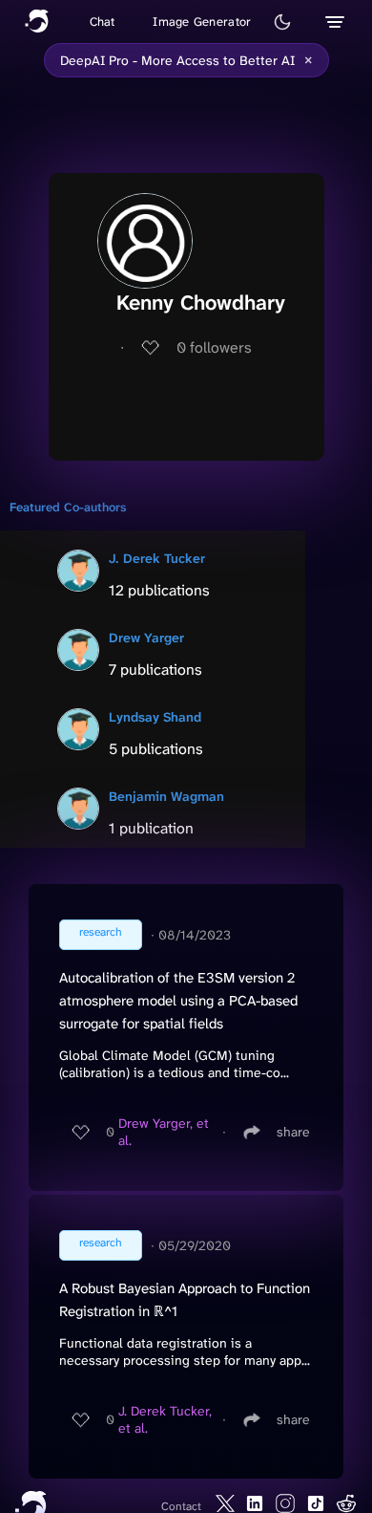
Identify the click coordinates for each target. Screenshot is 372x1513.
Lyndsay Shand (155, 716)
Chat (102, 21)
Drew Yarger (146, 637)
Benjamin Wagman (166, 796)
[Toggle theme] (282, 22)
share (293, 1131)
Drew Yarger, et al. (163, 1131)
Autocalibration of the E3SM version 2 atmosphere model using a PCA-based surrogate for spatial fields (178, 1000)
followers (214, 347)
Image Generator (202, 21)
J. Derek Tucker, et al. (165, 1419)
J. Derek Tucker (157, 558)
